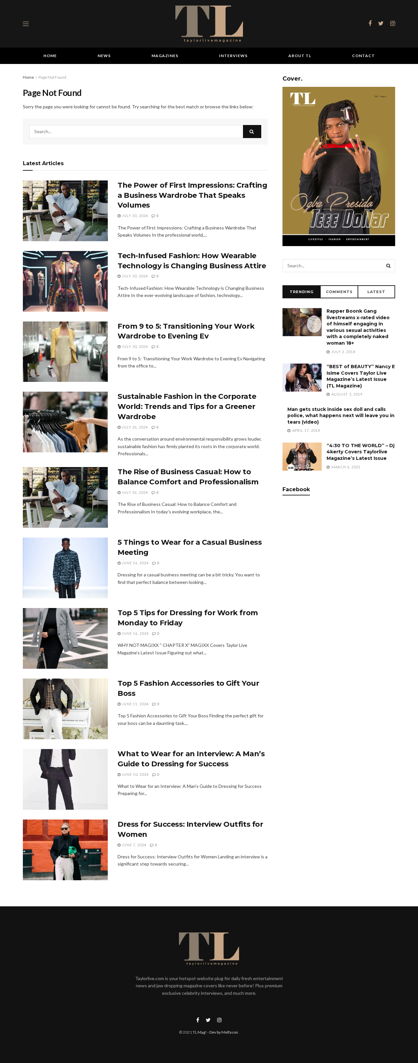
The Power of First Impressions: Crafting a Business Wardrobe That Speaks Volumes (192, 195)
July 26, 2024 (134, 427)
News (104, 55)
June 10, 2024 (135, 774)
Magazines (165, 55)
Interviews (233, 55)
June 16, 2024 (135, 563)
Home (50, 55)
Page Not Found (52, 77)
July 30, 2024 (134, 215)
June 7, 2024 (133, 845)
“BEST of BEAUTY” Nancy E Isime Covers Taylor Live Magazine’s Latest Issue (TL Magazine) (361, 376)
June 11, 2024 (135, 704)
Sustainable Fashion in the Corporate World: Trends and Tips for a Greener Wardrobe (187, 406)
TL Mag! (200, 1032)
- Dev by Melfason (222, 1032)
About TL (299, 55)
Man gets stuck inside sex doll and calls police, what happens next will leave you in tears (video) (340, 415)
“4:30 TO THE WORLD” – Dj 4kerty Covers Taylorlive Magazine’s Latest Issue (360, 452)
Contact (363, 55)
